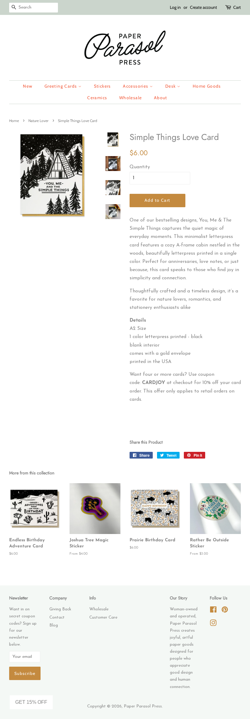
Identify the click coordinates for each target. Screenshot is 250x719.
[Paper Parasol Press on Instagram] (213, 625)
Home (14, 120)
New (27, 86)
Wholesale (130, 97)
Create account (203, 7)
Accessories (136, 86)
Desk (171, 86)
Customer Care (103, 618)
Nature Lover (38, 120)
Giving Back (60, 609)
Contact (57, 618)
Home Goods (207, 86)
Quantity (140, 167)
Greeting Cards (61, 86)
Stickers (102, 86)
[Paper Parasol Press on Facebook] (213, 611)
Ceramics (97, 97)
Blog (53, 625)
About (160, 97)
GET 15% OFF (31, 702)
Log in (175, 7)
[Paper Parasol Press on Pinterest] (224, 611)
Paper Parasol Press (143, 706)
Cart (237, 7)
